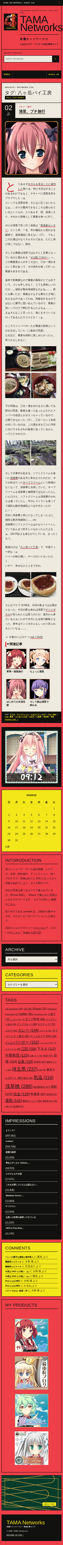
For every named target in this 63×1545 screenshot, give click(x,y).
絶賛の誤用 (11, 1152)
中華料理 (17, 1055)
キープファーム (31, 482)
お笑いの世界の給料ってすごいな (21, 1217)
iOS (28, 1009)
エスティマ (46, 1024)
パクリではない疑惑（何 (16, 1291)
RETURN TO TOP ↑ (15, 1535)
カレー (28, 1030)
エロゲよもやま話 (14, 1174)
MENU (7, 74)
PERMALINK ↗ (11, 719)
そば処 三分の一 (39, 257)
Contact (9, 1141)
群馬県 (52, 1094)
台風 (25, 1061)
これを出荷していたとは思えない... (21, 1185)
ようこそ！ (11, 1130)
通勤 (13, 1100)
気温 (44, 1077)
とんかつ (16, 1020)
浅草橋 (19, 1086)
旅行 (30, 107)
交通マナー (36, 1056)
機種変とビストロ (13, 1262)
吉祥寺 (40, 1061)
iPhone (39, 1008)
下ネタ (46, 1049)
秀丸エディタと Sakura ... (17, 1163)
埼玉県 (25, 1069)
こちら (11, 904)
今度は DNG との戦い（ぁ (17, 1271)
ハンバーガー (22, 1042)
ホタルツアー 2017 (38, 714)
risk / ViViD (36, 637)
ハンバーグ (46, 1043)
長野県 (48, 1101)
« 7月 (7, 847)
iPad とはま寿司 (12, 1281)
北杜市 (31, 716)
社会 (21, 1094)
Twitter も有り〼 (32, 932)
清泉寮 (14, 477)
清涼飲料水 (41, 1087)
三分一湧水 (52, 714)
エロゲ (11, 1030)
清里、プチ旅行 (32, 111)
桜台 (28, 1078)
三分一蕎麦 (9, 716)
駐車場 (18, 1106)
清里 (52, 716)
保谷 (48, 1055)
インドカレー (27, 1024)
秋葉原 (38, 1094)
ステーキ (45, 1031)
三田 (28, 1049)
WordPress (40, 1014)
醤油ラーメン (32, 1101)
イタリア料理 (33, 1019)
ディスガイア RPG (43, 1036)
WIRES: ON (54, 74)
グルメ (22, 107)
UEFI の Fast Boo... (14, 1228)
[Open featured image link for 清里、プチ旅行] (31, 148)
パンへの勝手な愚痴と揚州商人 (19, 1257)
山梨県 (38, 716)
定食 (42, 1070)
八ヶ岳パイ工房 (29, 547)
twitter (26, 1014)
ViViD (12, 714)
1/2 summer (14, 1009)
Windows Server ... (14, 1195)
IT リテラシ (11, 1206)
